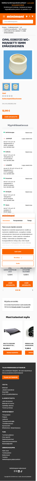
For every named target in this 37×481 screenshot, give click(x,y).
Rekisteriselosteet (8, 439)
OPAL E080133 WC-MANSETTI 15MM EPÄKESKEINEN (15, 31)
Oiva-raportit (6, 437)
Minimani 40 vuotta (8, 403)
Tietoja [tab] (29, 220)
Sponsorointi (6, 426)
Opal (4, 93)
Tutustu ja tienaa (7, 408)
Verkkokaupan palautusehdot (11, 459)
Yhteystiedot (6, 415)
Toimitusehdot (6, 453)
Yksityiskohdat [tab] (17, 220)
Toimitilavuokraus (7, 423)
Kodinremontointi (13, 27)
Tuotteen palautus (8, 435)
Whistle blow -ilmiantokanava (11, 428)
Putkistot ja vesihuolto (10, 29)
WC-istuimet (22, 29)
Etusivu (4, 27)
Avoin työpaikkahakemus (10, 394)
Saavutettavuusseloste (9, 441)
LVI (21, 27)
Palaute (4, 417)
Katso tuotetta (12, 353)
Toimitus (5, 457)
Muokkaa (17, 257)
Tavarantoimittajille (8, 421)
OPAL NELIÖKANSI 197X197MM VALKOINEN (26, 269)
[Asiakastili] (29, 16)
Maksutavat (6, 455)
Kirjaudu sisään (16, 307)
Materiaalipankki (7, 443)
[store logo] (15, 16)
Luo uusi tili (26, 307)
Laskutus (5, 419)
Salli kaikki (17, 251)
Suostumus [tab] (6, 220)
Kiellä (18, 263)
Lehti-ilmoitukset (7, 401)
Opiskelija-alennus (7, 405)
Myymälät (5, 392)
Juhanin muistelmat (8, 390)
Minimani (5, 387)
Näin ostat (5, 450)
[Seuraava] (32, 290)
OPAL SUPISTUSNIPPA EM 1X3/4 (10, 269)
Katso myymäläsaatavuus (11, 99)
